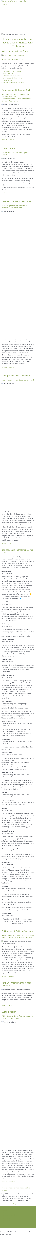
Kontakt (5, 1211)
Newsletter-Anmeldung (10, 1215)
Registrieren (7, 1213)
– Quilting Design (7, 80)
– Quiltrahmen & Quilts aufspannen (13, 82)
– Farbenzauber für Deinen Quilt (12, 78)
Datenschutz (7, 1218)
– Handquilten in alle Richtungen (12, 71)
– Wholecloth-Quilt (7, 74)
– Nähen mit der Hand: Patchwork (12, 76)
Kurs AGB (6, 1223)
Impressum (7, 1221)
